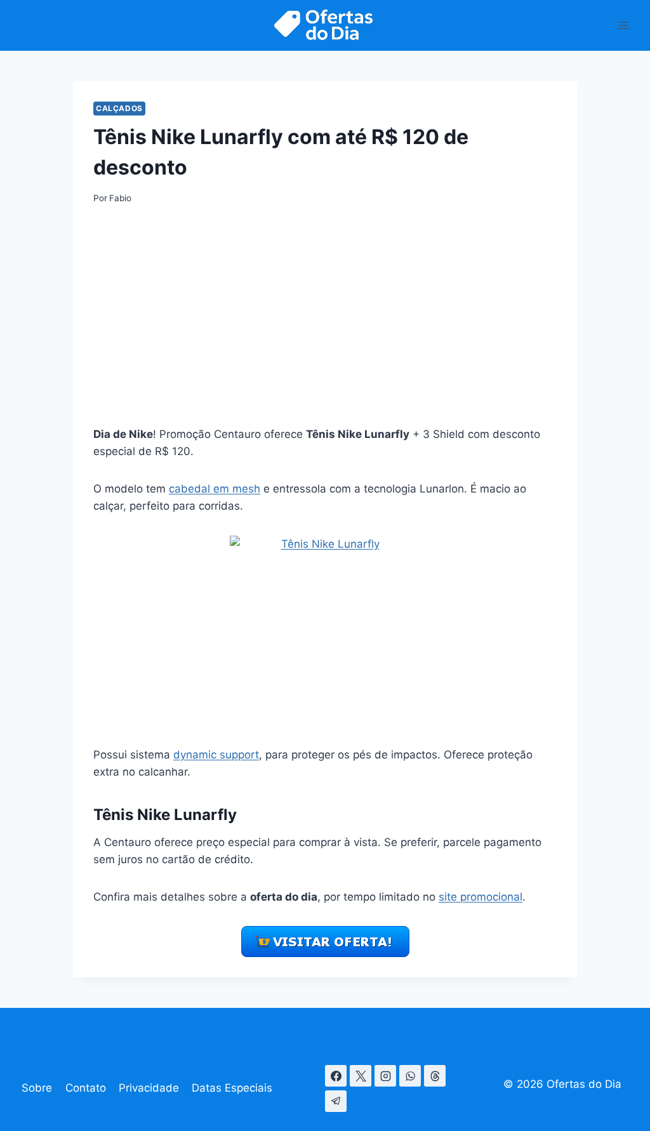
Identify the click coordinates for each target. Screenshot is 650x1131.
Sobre (37, 1087)
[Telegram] (336, 1101)
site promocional (480, 896)
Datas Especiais (232, 1087)
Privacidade (149, 1087)
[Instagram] (385, 1076)
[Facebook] (336, 1076)
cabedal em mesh (214, 488)
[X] (360, 1076)
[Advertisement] (325, 315)
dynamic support (216, 754)
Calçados (119, 108)
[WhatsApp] (410, 1076)
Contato (85, 1087)
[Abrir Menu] (623, 25)
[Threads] (435, 1076)
